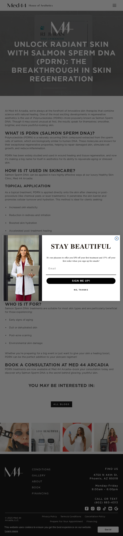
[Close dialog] (116, 238)
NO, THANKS (81, 290)
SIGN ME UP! (81, 281)
